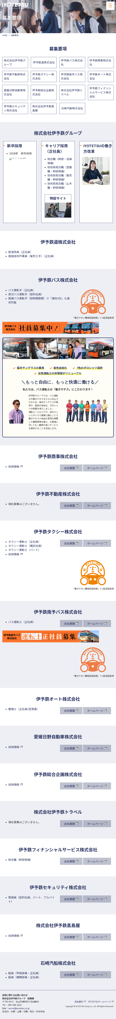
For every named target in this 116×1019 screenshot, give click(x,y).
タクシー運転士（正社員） (24, 541)
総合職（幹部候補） (20, 859)
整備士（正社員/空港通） (23, 709)
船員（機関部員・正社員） (24, 977)
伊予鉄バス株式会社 (72, 62)
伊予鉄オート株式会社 (100, 76)
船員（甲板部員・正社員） (24, 973)
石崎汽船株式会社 (72, 108)
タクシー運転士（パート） (24, 550)
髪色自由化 (60, 367)
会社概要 (69, 468)
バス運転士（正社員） (21, 622)
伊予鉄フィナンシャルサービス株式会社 (100, 92)
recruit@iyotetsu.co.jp (19, 1008)
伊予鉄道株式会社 (44, 62)
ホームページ (95, 468)
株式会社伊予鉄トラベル (72, 92)
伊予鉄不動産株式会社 (15, 76)
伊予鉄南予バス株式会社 (72, 76)
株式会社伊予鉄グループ (15, 62)
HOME (4, 35)
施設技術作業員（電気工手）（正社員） (32, 256)
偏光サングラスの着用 (30, 367)
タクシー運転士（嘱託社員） (26, 545)
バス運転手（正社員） (21, 290)
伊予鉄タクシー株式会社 (43, 76)
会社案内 (79, 1002)
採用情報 (13, 466)
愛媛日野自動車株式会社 (15, 92)
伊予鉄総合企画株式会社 (43, 92)
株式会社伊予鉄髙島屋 (43, 108)
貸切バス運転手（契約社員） (26, 294)
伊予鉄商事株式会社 (100, 62)
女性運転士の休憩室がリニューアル (59, 373)
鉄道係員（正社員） (20, 252)
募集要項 (14, 35)
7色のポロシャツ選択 (90, 367)
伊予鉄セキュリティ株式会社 (15, 108)
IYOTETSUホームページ (99, 1002)
